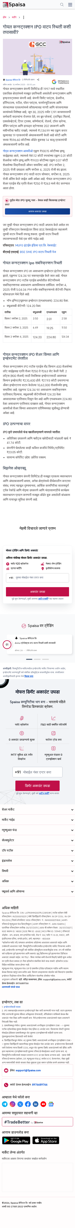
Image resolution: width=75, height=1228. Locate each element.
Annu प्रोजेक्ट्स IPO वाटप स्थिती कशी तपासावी (35, 642)
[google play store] (16, 1141)
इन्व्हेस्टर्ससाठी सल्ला (12, 1006)
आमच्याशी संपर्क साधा (11, 986)
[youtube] (43, 1104)
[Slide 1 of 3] (29, 659)
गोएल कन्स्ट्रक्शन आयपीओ (18, 151)
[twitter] (20, 1104)
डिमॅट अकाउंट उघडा (37, 785)
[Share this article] (38, 79)
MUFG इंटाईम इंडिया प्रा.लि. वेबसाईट (35, 245)
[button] (23, 17)
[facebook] (28, 1104)
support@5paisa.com (28, 1070)
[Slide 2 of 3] (37, 659)
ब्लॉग (14, 17)
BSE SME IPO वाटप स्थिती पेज (38, 252)
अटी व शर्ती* (43, 598)
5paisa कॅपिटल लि (13, 79)
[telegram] (5, 1104)
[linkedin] (35, 1104)
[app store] (45, 1141)
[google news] (51, 1104)
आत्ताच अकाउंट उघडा (37, 211)
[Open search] (62, 5)
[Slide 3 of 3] (45, 659)
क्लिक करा (28, 676)
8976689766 (40, 1084)
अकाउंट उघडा (37, 592)
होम (4, 17)
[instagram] (12, 1104)
